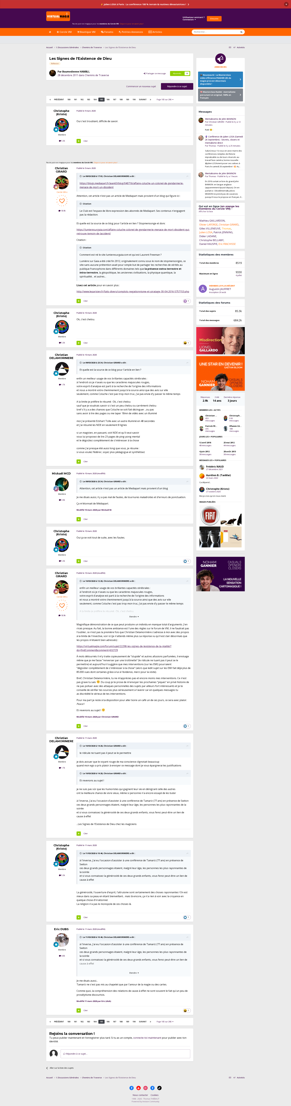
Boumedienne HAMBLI (75, 71)
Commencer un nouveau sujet (141, 86)
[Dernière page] (150, 100)
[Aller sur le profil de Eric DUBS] (62, 940)
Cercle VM (65, 32)
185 (101, 99)
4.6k (63, 955)
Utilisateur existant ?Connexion (194, 18)
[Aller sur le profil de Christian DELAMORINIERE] (62, 369)
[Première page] (50, 100)
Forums (108, 32)
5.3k (63, 140)
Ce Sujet (230, 32)
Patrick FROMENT (214, 426)
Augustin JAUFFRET (220, 289)
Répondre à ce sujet (177, 86)
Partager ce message (155, 73)
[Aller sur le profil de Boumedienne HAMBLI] (52, 73)
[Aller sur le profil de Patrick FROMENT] (201, 428)
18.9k (63, 210)
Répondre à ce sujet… (76, 1053)
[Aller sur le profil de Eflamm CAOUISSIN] (225, 428)
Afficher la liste (206, 211)
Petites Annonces (132, 32)
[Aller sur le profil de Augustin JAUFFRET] (203, 289)
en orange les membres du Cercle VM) (219, 207)
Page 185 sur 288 (164, 99)
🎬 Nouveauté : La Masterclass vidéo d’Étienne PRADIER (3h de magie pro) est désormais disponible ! (215, 79)
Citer (86, 141)
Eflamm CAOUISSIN (238, 426)
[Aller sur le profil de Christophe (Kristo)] (62, 125)
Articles (157, 32)
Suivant (143, 99)
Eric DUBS (61, 929)
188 (121, 99)
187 (114, 99)
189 (127, 99)
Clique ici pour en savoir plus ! (132, 24)
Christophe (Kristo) (61, 112)
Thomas (212, 145)
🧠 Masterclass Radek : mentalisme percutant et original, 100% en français (217, 95)
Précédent (59, 99)
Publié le (228, 145)
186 (108, 99)
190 (134, 99)
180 (68, 99)
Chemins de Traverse (97, 75)
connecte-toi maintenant (147, 1037)
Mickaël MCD (61, 473)
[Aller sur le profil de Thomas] (201, 138)
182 (82, 99)
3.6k (63, 500)
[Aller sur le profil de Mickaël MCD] (62, 484)
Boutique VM (87, 32)
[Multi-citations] (79, 141)
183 (88, 99)
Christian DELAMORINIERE (116, 176)
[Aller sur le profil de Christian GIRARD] (62, 182)
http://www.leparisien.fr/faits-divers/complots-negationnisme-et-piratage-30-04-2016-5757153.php (133, 291)
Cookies (155, 1095)
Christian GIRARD (61, 170)
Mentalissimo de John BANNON (220, 118)
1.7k (63, 384)
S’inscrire (214, 18)
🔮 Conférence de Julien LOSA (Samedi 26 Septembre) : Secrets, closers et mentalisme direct (224, 139)
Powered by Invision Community (145, 1101)
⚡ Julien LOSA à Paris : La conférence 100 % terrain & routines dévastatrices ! (143, 4)
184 (95, 99)
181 (75, 99)
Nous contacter (140, 1095)
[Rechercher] (241, 32)
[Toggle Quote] (81, 176)
